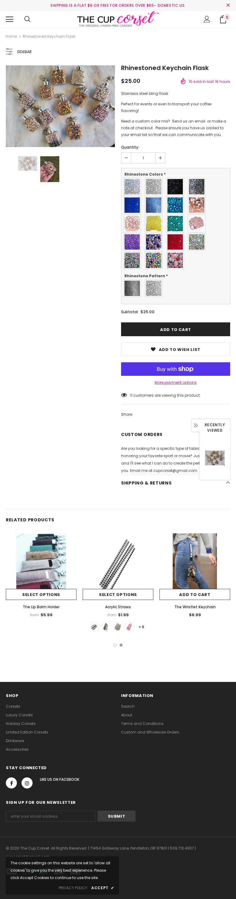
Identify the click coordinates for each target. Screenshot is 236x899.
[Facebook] (11, 782)
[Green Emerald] (176, 223)
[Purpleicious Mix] (155, 242)
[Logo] (118, 19)
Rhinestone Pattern (146, 275)
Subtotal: (130, 311)
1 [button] (114, 645)
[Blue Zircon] (176, 205)
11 (131, 395)
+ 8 (141, 626)
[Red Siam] (176, 242)
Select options (41, 594)
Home (11, 36)
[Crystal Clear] (155, 186)
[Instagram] (27, 782)
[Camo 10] (106, 626)
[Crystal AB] (133, 186)
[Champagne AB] (133, 223)
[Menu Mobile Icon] (9, 19)
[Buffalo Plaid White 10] (94, 626)
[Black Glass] (198, 186)
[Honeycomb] (133, 288)
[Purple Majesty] (133, 242)
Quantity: (130, 147)
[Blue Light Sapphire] (155, 205)
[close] (228, 5)
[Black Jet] (176, 186)
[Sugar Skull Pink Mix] (176, 260)
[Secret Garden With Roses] (133, 260)
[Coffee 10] (118, 626)
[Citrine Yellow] (155, 223)
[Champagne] (198, 205)
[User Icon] (207, 19)
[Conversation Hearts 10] (129, 626)
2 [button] (121, 645)
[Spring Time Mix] (155, 260)
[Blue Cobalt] (133, 205)
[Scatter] (155, 288)
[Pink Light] (198, 223)
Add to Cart (194, 594)
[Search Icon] (27, 19)
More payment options (176, 382)
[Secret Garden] (198, 242)
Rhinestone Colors (145, 174)
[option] (60, 106)
